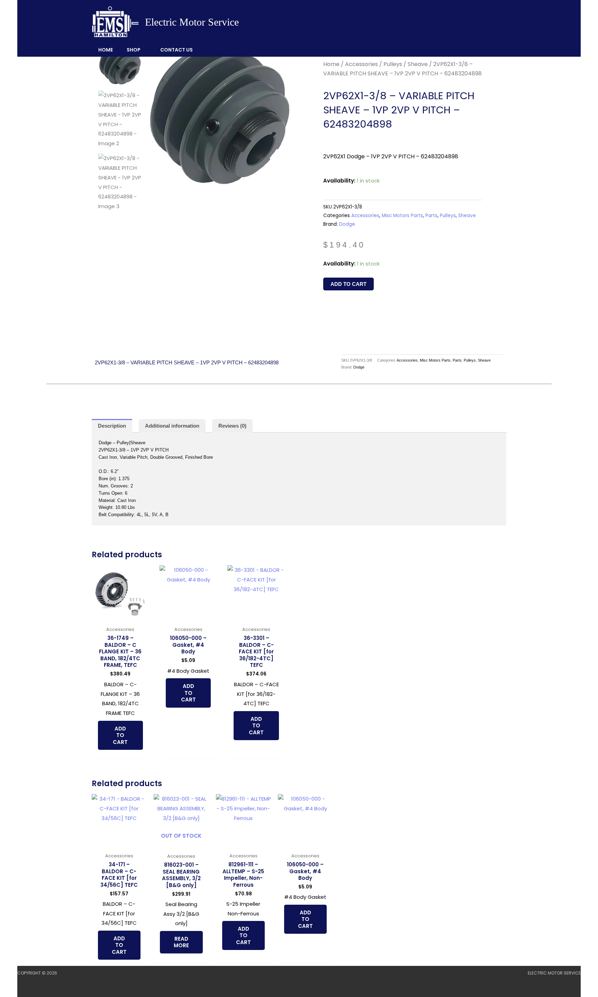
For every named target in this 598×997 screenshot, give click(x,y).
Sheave (418, 64)
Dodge (347, 224)
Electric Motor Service (192, 22)
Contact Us (176, 49)
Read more (181, 942)
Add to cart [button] (120, 735)
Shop (134, 49)
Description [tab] (112, 426)
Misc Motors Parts (402, 215)
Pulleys (392, 64)
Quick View (120, 617)
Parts (431, 215)
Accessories (361, 64)
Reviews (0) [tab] (232, 426)
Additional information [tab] (172, 426)
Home (105, 49)
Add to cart (348, 284)
